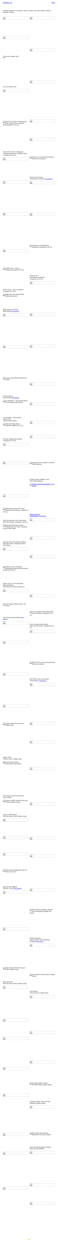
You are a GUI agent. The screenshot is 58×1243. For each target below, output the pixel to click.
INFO (53, 2)
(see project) (15, 311)
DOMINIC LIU (7, 2)
